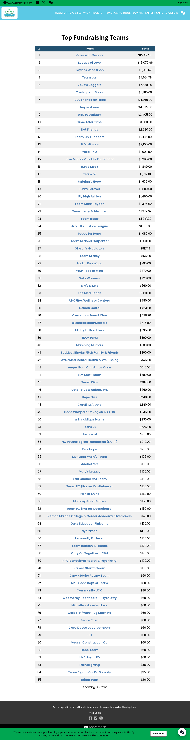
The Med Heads (89, 293)
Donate (138, 12)
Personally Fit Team (89, 538)
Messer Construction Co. (89, 642)
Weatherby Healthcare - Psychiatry (89, 598)
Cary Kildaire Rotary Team (89, 575)
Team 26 (89, 427)
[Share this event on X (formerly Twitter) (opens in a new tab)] (43, 3)
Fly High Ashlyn (89, 196)
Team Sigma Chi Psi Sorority (89, 672)
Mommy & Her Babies (89, 501)
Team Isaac (90, 219)
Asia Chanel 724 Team (89, 479)
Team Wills (89, 382)
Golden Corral (89, 308)
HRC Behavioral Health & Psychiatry (89, 561)
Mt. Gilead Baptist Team (89, 583)
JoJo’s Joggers (89, 85)
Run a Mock (89, 167)
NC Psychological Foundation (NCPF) (89, 442)
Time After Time (89, 122)
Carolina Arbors (90, 404)
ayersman (89, 531)
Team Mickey (90, 256)
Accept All (158, 733)
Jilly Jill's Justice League (89, 226)
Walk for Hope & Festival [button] (71, 12)
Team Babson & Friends (90, 546)
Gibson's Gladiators (89, 248)
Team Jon (89, 77)
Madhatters (89, 464)
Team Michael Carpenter (90, 241)
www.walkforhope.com (19, 2)
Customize (102, 735)
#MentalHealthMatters (89, 323)
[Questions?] (51, 3)
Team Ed (89, 174)
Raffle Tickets (154, 12)
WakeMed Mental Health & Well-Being (89, 360)
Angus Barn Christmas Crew (89, 367)
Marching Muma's (89, 345)
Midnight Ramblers (89, 330)
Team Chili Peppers (89, 137)
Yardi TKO (89, 152)
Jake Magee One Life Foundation (89, 159)
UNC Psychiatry (89, 115)
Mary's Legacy (89, 471)
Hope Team (89, 650)
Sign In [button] (184, 2)
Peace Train (90, 620)
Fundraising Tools (118, 12)
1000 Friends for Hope (89, 100)
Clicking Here (128, 707)
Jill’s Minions (89, 144)
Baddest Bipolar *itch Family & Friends (90, 352)
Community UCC (89, 590)
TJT (89, 635)
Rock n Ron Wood (89, 263)
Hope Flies (89, 397)
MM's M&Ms (89, 286)
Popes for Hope (89, 234)
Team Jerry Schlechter (89, 211)
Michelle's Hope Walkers (89, 605)
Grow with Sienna (89, 55)
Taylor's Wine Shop (89, 70)
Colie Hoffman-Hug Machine (89, 613)
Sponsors (172, 12)
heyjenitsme (89, 107)
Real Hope (89, 449)
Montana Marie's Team (89, 457)
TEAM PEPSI (89, 338)
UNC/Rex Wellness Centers (89, 300)
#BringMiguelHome (89, 419)
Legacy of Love (89, 63)
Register (97, 12)
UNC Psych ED (89, 657)
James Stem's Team (89, 568)
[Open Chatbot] (182, 732)
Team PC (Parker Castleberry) (89, 486)
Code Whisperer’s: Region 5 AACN (89, 412)
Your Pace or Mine (89, 271)
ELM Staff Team (89, 375)
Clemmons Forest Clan (89, 315)
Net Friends (89, 129)
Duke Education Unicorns (89, 523)
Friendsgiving (89, 665)
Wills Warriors (89, 278)
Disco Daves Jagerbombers (89, 628)
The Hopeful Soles (89, 92)
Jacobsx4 (89, 434)
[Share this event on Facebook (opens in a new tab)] (37, 3)
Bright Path (89, 680)
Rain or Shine (89, 494)
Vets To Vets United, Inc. (89, 390)
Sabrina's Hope (89, 181)
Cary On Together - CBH (89, 553)
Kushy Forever (89, 189)
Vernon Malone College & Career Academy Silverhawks (90, 516)
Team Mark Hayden (89, 204)
